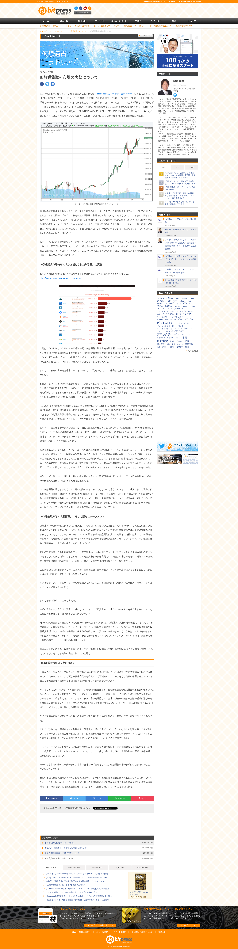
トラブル (188, 319)
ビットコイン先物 (182, 323)
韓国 (187, 347)
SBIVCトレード (162, 311)
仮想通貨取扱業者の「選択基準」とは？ (62, 853)
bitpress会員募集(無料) (153, 1)
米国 (164, 347)
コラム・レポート (119, 21)
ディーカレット (162, 320)
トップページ (46, 31)
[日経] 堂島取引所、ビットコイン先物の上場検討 (65, 885)
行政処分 (171, 347)
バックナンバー (146, 36)
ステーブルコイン (163, 317)
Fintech (181, 301)
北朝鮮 (172, 341)
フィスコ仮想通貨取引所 (174, 331)
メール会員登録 (84, 12)
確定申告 (189, 344)
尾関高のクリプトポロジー (134, 26)
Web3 (190, 311)
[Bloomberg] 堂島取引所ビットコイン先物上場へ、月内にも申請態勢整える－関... (79, 896)
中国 (184, 337)
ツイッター (156, 21)
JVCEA (168, 306)
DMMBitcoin (161, 301)
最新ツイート (97, 868)
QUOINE (177, 309)
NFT (170, 309)
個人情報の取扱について (142, 932)
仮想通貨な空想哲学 (184, 26)
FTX (189, 301)
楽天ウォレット (177, 344)
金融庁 (179, 347)
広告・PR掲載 (119, 932)
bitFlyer (169, 298)
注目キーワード (143, 868)
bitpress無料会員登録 (81, 932)
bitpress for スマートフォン (74, 909)
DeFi (192, 298)
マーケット (100, 21)
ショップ (192, 21)
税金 (158, 347)
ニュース (64, 21)
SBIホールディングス (178, 311)
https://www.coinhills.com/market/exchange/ (61, 278)
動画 (174, 21)
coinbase (185, 298)
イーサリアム (168, 314)
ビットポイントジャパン (181, 328)
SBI (183, 309)
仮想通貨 (162, 340)
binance (160, 298)
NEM (164, 309)
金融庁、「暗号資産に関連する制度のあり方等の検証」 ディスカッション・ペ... (78, 881)
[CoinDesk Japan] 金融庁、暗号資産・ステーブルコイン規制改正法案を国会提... (78, 889)
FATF (175, 301)
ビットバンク (178, 326)
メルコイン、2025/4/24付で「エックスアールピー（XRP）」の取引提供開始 (77, 874)
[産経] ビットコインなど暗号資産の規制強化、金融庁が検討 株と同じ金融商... (78, 900)
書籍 (168, 344)
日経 (187, 341)
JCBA (160, 306)
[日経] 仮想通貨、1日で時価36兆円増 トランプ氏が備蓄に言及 (71, 892)
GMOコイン (175, 303)
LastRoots (177, 306)
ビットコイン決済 (163, 326)
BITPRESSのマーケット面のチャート (115, 94)
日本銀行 (180, 341)
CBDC (177, 298)
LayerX (186, 306)
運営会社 (162, 932)
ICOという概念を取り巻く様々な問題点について (66, 848)
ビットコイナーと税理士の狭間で (75, 26)
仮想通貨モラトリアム (49, 26)
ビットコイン (165, 322)
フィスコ (160, 331)
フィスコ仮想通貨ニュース (160, 26)
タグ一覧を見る (193, 351)
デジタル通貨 (176, 319)
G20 (165, 304)
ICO (185, 303)
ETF (169, 301)
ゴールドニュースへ (189, 925)
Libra (193, 306)
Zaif (158, 314)
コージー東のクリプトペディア (106, 26)
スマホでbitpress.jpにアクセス (100, 925)
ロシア (178, 338)
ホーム (46, 21)
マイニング (186, 334)
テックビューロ (179, 317)
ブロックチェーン (168, 334)
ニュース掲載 (170, 1)
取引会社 (82, 21)
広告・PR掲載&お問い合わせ (190, 1)
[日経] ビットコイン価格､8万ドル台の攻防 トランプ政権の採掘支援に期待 (76, 877)
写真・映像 (120, 868)
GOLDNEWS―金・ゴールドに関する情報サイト (168, 909)
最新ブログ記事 (74, 868)
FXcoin (159, 304)
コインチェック (183, 314)
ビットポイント (162, 329)
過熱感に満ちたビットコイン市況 (59, 843)
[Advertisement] (151, 10)
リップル (170, 338)
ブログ (138, 21)
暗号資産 (161, 344)
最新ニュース (51, 868)
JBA (190, 304)
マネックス (161, 338)
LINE (159, 309)
